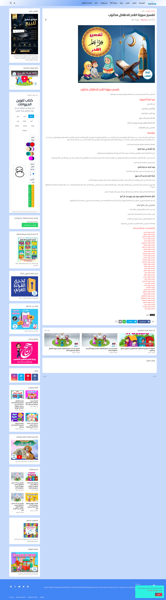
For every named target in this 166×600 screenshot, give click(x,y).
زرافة (24, 121)
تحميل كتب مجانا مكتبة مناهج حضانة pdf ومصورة (32, 425)
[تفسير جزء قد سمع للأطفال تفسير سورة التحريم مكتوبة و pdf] (17, 476)
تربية (121, 3)
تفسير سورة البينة (149, 266)
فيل (18, 116)
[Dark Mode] (14, 3)
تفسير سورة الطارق (149, 291)
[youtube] (19, 586)
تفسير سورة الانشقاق (148, 295)
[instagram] (15, 586)
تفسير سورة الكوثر (149, 244)
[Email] (120, 321)
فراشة (17, 126)
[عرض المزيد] (116, 321)
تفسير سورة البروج (149, 293)
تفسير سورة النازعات (148, 306)
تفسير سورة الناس (149, 232)
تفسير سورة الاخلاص (148, 236)
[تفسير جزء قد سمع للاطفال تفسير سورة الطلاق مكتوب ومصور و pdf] (17, 497)
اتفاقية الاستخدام (20, 597)
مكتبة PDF (113, 3)
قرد (18, 121)
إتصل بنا (11, 597)
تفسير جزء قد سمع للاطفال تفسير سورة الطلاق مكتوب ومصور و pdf (64, 349)
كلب (24, 116)
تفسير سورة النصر (149, 240)
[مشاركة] (45, 19)
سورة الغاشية (150, 287)
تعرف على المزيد (153, 590)
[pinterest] (10, 586)
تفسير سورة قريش (149, 249)
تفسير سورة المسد (149, 238)
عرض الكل (47, 330)
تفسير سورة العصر (149, 255)
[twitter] (23, 586)
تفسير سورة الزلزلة (149, 264)
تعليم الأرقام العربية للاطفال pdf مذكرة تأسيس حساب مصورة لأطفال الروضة (18, 404)
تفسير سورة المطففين (148, 298)
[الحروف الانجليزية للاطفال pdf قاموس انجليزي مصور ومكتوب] (32, 476)
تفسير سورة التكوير (149, 302)
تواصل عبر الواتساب (30, 225)
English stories (87, 3)
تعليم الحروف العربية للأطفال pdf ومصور (18, 425)
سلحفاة (24, 130)
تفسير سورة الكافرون (148, 242)
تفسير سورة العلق (149, 270)
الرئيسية (142, 3)
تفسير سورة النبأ (150, 308)
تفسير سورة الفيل (149, 251)
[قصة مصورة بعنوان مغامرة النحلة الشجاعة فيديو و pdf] (32, 497)
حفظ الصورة (29, 196)
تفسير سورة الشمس (148, 281)
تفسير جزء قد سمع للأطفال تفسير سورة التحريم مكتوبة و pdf (101, 349)
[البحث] (10, 3)
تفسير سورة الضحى (149, 276)
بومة (32, 126)
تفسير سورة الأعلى (149, 289)
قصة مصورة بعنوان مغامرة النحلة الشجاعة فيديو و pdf (32, 506)
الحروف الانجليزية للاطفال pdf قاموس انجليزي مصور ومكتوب (138, 349)
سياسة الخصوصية (32, 597)
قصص (134, 3)
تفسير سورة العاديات (148, 261)
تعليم (128, 3)
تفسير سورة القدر (149, 268)
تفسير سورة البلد (150, 283)
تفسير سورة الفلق (149, 234)
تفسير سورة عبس (149, 304)
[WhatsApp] (124, 321)
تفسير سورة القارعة (149, 259)
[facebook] (27, 586)
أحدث (154, 376)
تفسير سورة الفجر (149, 285)
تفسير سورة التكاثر (149, 257)
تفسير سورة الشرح (149, 274)
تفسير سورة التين (149, 272)
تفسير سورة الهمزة (149, 253)
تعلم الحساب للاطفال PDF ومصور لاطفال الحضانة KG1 (32, 402)
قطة (31, 116)
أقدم (45, 376)
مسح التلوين (32, 196)
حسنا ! (158, 594)
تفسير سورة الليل (149, 278)
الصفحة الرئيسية (150, 11)
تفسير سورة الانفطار (148, 300)
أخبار (96, 3)
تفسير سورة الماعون (148, 247)
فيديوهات (103, 3)
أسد (31, 121)
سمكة (25, 126)
